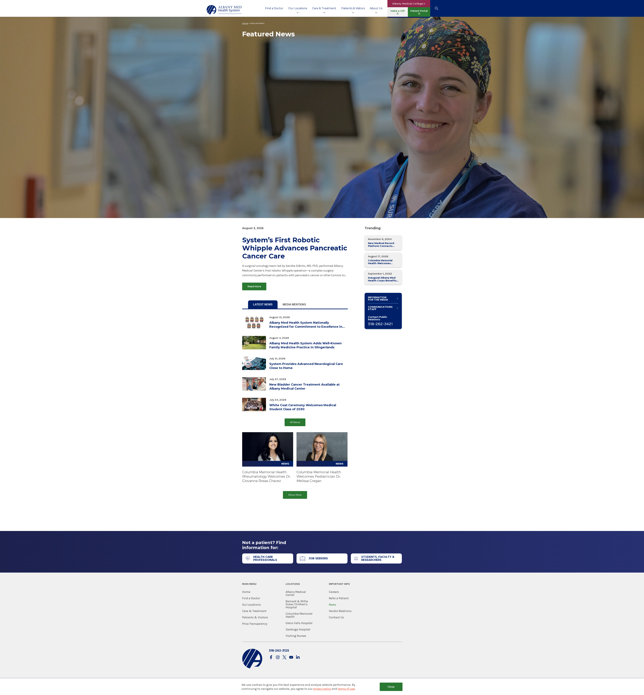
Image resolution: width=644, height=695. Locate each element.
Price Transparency (254, 623)
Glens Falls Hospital (299, 623)
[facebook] (271, 657)
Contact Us (336, 617)
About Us (376, 8)
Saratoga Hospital (298, 629)
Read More (254, 286)
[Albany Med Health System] (224, 10)
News (332, 604)
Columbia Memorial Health (299, 615)
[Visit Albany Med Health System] (252, 667)
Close (391, 686)
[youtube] (291, 657)
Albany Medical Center (296, 593)
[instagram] (278, 657)
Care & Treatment (324, 8)
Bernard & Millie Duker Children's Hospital (297, 604)
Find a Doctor (274, 8)
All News (295, 422)
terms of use (346, 689)
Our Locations (297, 8)
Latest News (263, 304)
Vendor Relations (340, 610)
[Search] (436, 8)
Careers (334, 591)
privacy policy (322, 689)
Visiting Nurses (296, 635)
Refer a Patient (339, 598)
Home (245, 23)
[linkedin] (298, 657)
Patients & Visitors (353, 8)
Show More (295, 494)
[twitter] (284, 657)
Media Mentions (294, 304)
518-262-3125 (279, 650)
